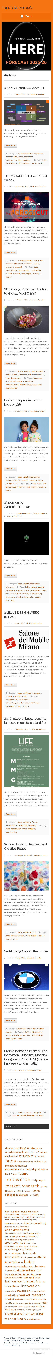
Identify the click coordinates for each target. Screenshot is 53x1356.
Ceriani (38, 1275)
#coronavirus (11, 1236)
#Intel (8, 1035)
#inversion (23, 1247)
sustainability (30, 825)
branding (28, 1274)
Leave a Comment (14, 516)
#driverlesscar (36, 1032)
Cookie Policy (14, 1345)
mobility (19, 825)
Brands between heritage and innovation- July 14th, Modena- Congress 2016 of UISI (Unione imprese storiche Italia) (26, 1057)
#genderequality (26, 1240)
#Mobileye (16, 1035)
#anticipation (11, 699)
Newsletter (10, 1191)
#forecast (28, 157)
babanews (40, 1161)
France (14, 1174)
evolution (10, 593)
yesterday (10, 600)
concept (9, 1277)
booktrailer (35, 590)
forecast (26, 163)
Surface (40, 1029)
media (42, 1299)
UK (16, 483)
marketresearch (22, 706)
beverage (9, 1275)
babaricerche (30, 1266)
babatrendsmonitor (31, 477)
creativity (18, 1278)
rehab (34, 163)
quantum (29, 1303)
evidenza (26, 160)
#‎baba (41, 1257)
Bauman (19, 590)
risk (20, 1307)
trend (40, 163)
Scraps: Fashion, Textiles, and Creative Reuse (25, 846)
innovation (36, 270)
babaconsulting (37, 587)
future (18, 593)
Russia (27, 1191)
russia (33, 1307)
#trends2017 (29, 703)
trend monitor (12, 939)
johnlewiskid (24, 487)
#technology (25, 385)
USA (33, 932)
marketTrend (31, 1300)
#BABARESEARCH (14, 381)
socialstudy (37, 593)
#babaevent (10, 1227)
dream (43, 590)
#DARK (22, 1236)
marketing (11, 1295)
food (8, 378)
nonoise (21, 1303)
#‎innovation (12, 1262)
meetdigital (26, 273)
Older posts (11, 1127)
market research (13, 273)
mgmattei (37, 273)
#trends (23, 375)
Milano (44, 1187)
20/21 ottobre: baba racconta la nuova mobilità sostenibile (25, 720)
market (41, 1290)
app (22, 1262)
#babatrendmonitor (14, 157)
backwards (10, 590)
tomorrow (10, 597)
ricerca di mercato (11, 1307)
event (37, 1278)
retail (44, 1302)
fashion (18, 480)
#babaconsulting (25, 153)
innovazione (32, 1116)
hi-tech (10, 1286)
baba (44, 160)
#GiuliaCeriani (35, 483)
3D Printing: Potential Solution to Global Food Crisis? (25, 291)
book (26, 590)
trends (8, 277)
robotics (26, 1307)
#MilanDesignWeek (14, 703)
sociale (40, 1306)
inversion (10, 706)
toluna (38, 1310)
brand (18, 1274)
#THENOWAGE (12, 375)
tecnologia (30, 1310)
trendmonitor (12, 388)
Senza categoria (34, 1112)
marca (41, 1116)
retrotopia (26, 593)
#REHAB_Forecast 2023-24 (24, 88)
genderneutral (12, 487)
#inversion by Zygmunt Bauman (17, 504)
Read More (10, 145)
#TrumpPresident (29, 1257)
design (14, 935)
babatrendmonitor (36, 94)
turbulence (34, 1319)
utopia (37, 597)
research (37, 1303)
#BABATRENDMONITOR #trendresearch (22, 1233)
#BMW (26, 1032)
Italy (34, 1180)
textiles (41, 935)
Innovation (16, 378)
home (18, 1287)
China (28, 1169)
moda (15, 1303)
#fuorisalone (24, 699)
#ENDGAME (32, 1236)
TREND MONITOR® (17, 8)
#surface (26, 1035)
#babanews (38, 153)
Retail (20, 1191)
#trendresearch (15, 1253)
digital (36, 263)
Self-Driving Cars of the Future (26, 951)
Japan (42, 1180)
